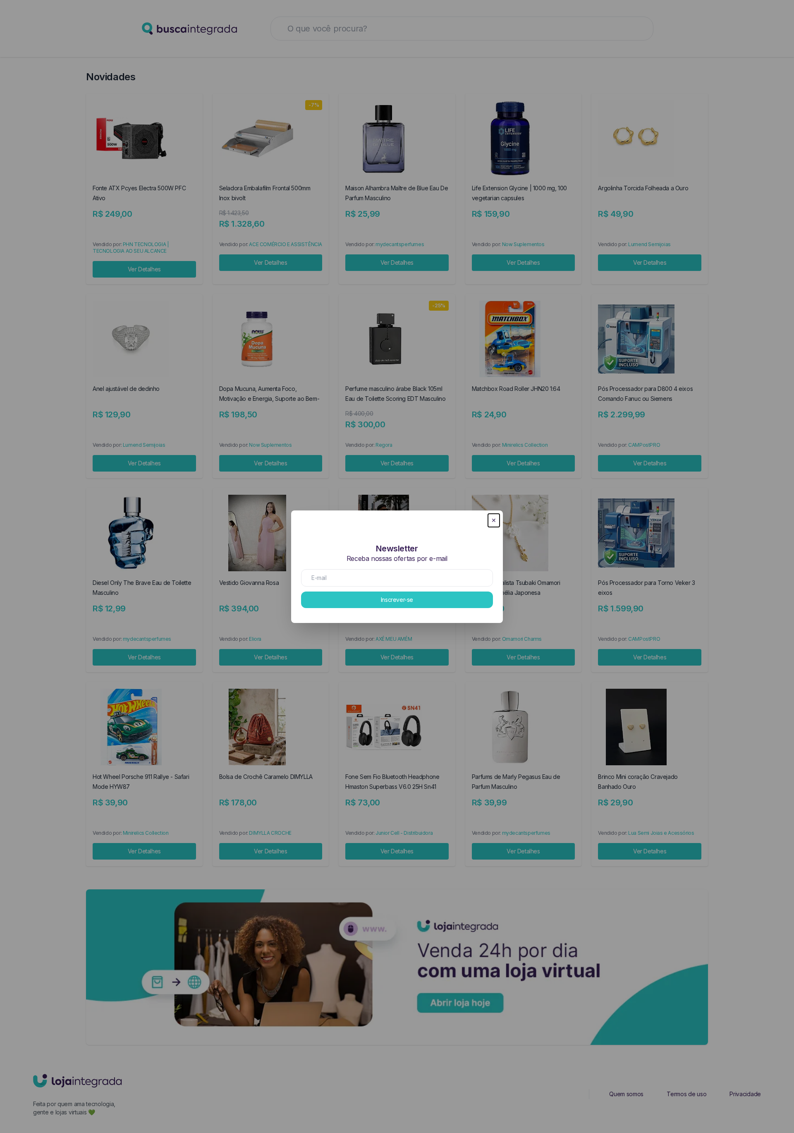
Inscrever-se (397, 599)
